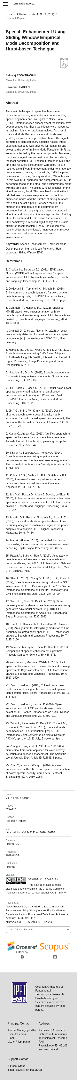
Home (9, 14)
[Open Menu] (5, 4)
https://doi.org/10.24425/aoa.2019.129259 (30, 832)
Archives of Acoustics (27, 3)
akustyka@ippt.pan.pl (29, 1069)
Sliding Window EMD (30, 252)
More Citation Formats (20, 929)
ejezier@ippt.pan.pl (19, 1041)
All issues (22, 14)
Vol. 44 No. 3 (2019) (43, 14)
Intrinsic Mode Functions (39, 248)
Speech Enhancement (33, 243)
